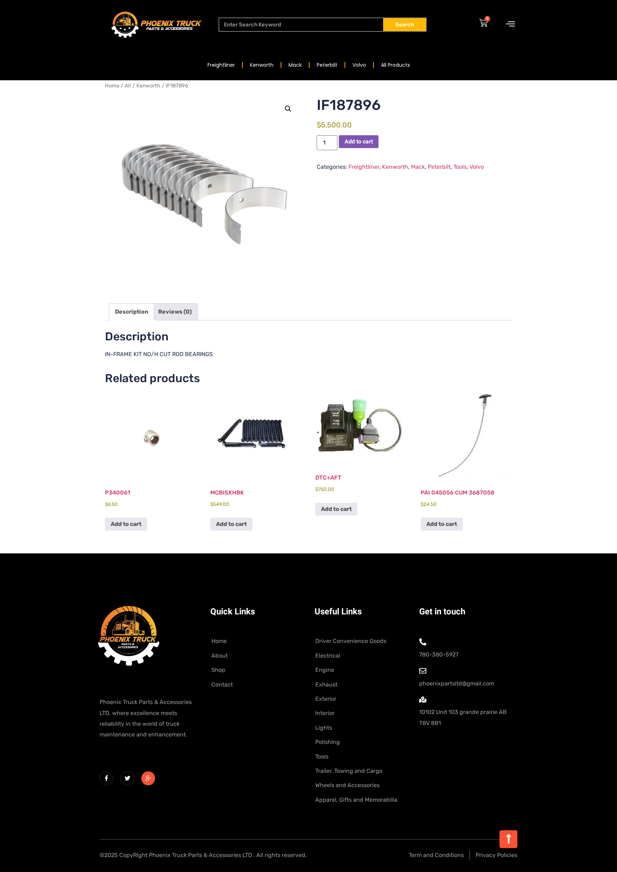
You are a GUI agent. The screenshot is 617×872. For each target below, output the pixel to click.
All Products (395, 65)
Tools (460, 166)
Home (112, 85)
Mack (295, 65)
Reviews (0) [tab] (175, 311)
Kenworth (262, 65)
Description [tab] (131, 311)
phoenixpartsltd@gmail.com (456, 683)
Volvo (359, 65)
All (128, 85)
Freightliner (221, 65)
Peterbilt (327, 65)
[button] (288, 108)
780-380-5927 (438, 654)
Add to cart (359, 141)
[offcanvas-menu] (510, 24)
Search (404, 24)
